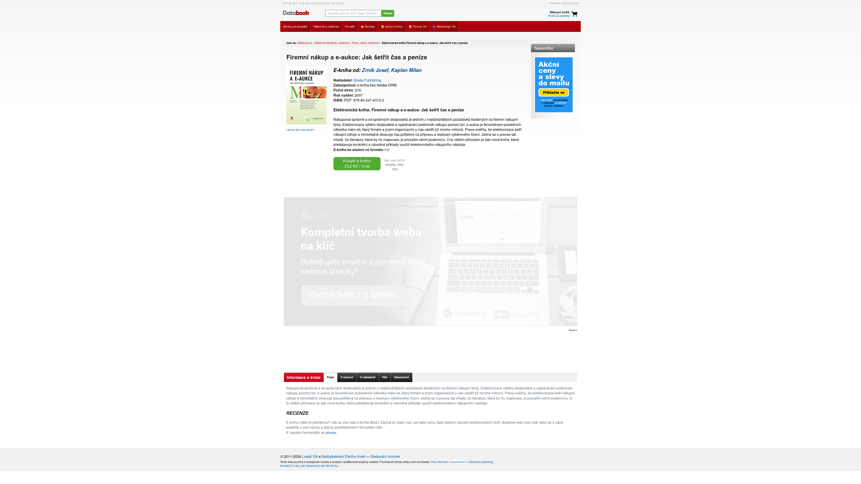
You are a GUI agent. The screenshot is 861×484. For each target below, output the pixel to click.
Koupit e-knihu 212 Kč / (357, 163)
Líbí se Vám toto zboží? (300, 130)
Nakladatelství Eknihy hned (343, 456)
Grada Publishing (367, 80)
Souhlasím (458, 462)
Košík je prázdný (559, 15)
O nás (298, 3)
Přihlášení (556, 3)
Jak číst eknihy (335, 3)
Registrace (571, 3)
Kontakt (287, 3)
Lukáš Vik (310, 456)
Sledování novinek (385, 456)
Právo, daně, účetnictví (365, 43)
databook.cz (304, 43)
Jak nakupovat (314, 3)
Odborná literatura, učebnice (332, 43)
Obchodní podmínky (481, 462)
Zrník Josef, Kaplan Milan (392, 69)
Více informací (439, 462)
